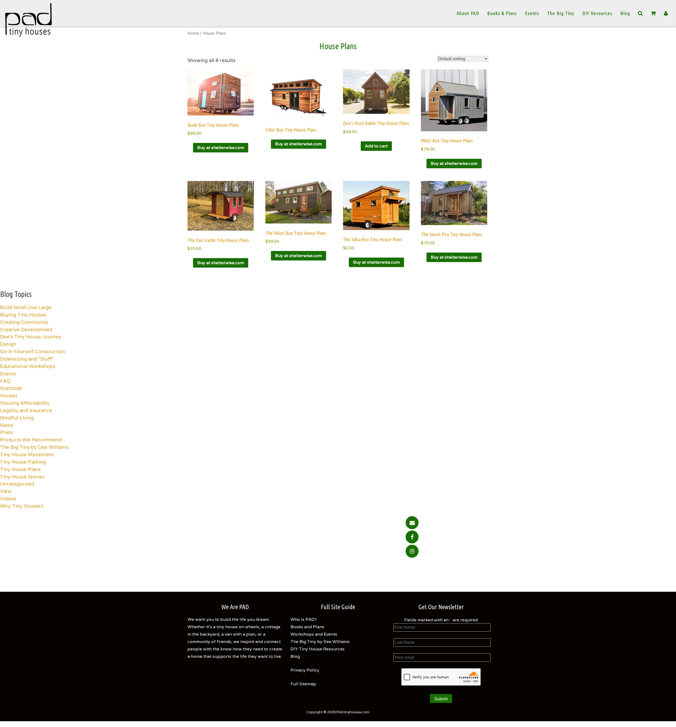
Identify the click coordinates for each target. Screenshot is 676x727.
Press (6, 432)
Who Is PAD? (303, 619)
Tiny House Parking (23, 462)
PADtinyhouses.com (352, 712)
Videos (8, 498)
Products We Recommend (31, 439)
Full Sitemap (303, 684)
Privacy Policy (304, 670)
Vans (5, 491)
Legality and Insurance (26, 410)
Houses (8, 395)
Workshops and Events (313, 634)
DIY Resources (597, 13)
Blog (625, 13)
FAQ (5, 381)
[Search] (640, 13)
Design (8, 344)
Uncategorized (17, 484)
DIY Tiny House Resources (317, 649)
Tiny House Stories (22, 476)
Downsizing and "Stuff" (27, 359)
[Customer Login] (666, 13)
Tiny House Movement (27, 454)
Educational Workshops (27, 366)
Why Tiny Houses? (21, 506)
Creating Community (24, 322)
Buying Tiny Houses (23, 314)
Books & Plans (502, 13)
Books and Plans (307, 627)
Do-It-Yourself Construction (32, 351)
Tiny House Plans (20, 469)
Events (532, 13)
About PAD (468, 13)
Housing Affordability (25, 403)
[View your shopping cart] (653, 13)
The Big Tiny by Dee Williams (34, 447)
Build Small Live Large (25, 307)
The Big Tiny (560, 13)
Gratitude (11, 388)
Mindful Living (17, 417)
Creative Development (26, 329)
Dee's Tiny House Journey (30, 336)
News (6, 425)
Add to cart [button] (376, 146)
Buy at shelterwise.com (220, 147)
